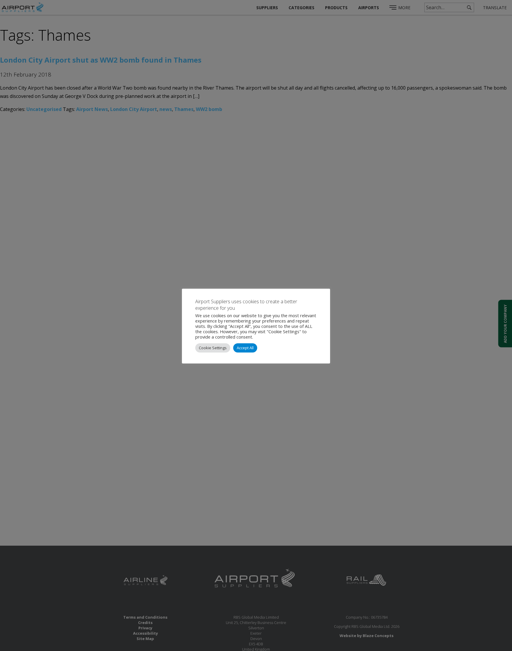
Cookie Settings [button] (213, 347)
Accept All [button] (245, 347)
